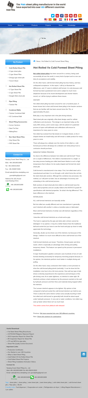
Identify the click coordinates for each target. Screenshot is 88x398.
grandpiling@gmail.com (18, 175)
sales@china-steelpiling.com (19, 172)
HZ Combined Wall (15, 116)
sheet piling (22, 382)
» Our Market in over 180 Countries (19, 352)
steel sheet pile (33, 382)
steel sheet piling (45, 382)
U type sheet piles (15, 71)
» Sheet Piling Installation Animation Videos (21, 362)
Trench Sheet (13, 81)
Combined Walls (15, 110)
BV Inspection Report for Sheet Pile (20, 339)
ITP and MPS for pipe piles (17, 341)
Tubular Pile (13, 104)
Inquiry (35, 30)
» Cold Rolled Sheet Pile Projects (18, 359)
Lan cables (9, 389)
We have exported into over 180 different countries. (57, 313)
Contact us (47, 30)
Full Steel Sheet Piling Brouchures (19, 331)
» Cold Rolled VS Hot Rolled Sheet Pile (20, 357)
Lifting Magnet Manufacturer (70, 387)
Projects (48, 25)
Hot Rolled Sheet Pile (16, 86)
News (60, 25)
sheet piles (13, 382)
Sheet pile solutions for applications (49, 316)
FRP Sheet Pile (14, 143)
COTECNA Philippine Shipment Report (21, 334)
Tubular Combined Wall (17, 113)
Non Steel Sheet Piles (17, 137)
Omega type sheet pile (16, 77)
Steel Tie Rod (13, 128)
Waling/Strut (13, 131)
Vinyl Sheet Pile (14, 140)
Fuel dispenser (21, 387)
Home (10, 25)
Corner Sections (14, 125)
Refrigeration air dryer (51, 387)
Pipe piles (12, 385)
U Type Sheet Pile (15, 89)
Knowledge (71, 25)
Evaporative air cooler (35, 387)
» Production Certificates (15, 350)
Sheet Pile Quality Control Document (20, 343)
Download (11, 30)
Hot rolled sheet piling (41, 73)
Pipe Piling (13, 101)
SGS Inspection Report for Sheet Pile (20, 336)
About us (20, 25)
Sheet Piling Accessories (18, 122)
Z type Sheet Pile (15, 93)
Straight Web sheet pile (17, 96)
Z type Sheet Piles (15, 74)
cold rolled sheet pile (60, 382)
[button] (7, 68)
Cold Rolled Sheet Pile (17, 68)
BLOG (20, 385)
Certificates (24, 30)
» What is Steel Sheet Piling (16, 354)
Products (35, 25)
